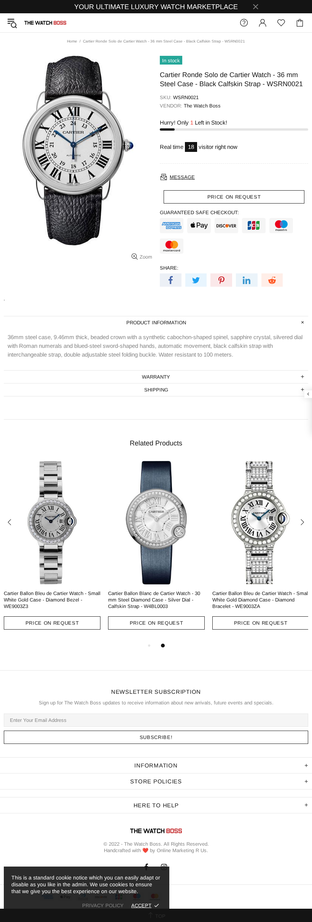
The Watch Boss (45, 23)
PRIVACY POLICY (103, 905)
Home (72, 41)
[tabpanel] (52, 551)
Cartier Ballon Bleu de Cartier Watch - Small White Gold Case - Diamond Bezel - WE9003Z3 (52, 599)
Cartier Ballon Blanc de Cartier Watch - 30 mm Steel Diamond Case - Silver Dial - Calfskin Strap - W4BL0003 (154, 599)
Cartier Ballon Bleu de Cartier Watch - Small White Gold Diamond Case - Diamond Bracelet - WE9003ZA (260, 599)
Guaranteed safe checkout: (199, 212)
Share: (169, 268)
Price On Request (52, 623)
